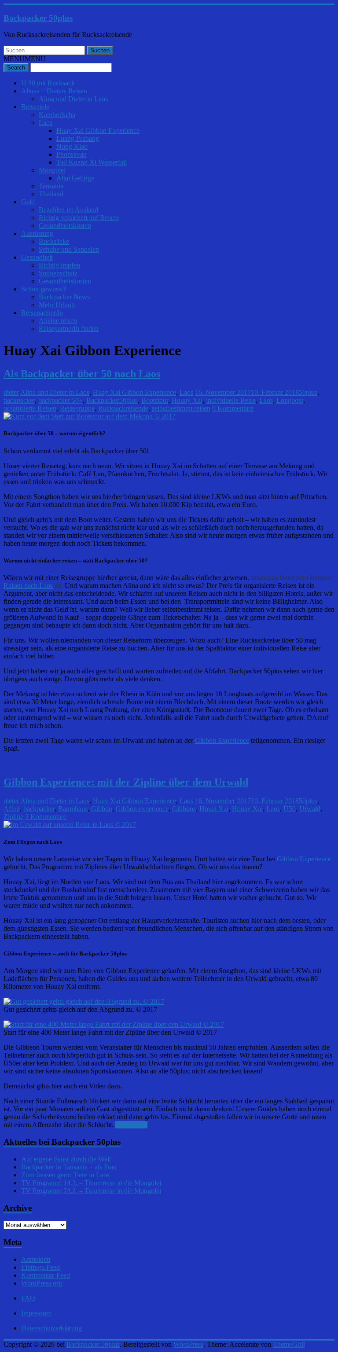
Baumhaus (73, 808)
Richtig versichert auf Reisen (79, 217)
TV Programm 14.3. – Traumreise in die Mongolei (91, 1183)
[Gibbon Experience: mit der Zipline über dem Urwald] (70, 824)
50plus (308, 392)
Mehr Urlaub (57, 305)
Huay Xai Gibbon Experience (98, 130)
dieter (11, 392)
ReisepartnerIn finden (69, 328)
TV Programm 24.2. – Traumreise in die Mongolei (91, 1190)
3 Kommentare (45, 816)
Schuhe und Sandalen (69, 249)
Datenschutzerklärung (51, 1328)
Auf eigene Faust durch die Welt (66, 1159)
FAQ (28, 1298)
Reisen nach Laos (28, 585)
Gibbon (101, 808)
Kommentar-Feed (45, 1275)
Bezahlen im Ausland (68, 209)
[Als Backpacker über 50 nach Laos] (90, 416)
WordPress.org (41, 1283)
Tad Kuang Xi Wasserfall (91, 162)
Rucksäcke (54, 241)
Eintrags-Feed (40, 1267)
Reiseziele (35, 106)
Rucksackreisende (123, 408)
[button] (25, 58)
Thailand (51, 194)
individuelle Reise (231, 400)
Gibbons (184, 808)
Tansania (51, 186)
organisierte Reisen (30, 408)
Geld (28, 202)
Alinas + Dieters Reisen (54, 91)
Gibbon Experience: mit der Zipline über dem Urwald (126, 782)
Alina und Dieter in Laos (73, 99)
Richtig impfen (59, 265)
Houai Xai (213, 808)
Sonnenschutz (58, 273)
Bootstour (154, 400)
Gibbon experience (142, 808)
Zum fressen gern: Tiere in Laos (65, 1175)
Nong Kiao (72, 146)
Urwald (309, 808)
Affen (12, 808)
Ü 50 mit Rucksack (48, 83)
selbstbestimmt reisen (181, 408)
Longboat (289, 400)
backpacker (19, 400)
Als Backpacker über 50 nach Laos (82, 373)
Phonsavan (71, 154)
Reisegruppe (77, 408)
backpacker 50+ (60, 400)
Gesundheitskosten (65, 225)
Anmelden (35, 1259)
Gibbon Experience (222, 740)
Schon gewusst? (43, 289)
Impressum (36, 1313)
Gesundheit (37, 257)
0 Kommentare (233, 408)
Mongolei (52, 170)
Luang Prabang (77, 138)
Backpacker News (64, 297)
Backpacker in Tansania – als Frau (69, 1167)
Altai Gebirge (75, 178)
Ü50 (289, 808)
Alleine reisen (58, 320)
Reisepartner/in (42, 312)
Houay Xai (187, 400)
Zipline (13, 816)
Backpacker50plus (112, 400)
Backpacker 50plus (38, 17)
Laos (45, 122)
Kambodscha (57, 114)
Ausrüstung (37, 233)
